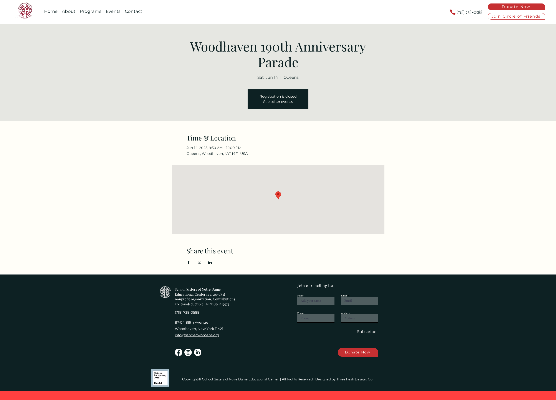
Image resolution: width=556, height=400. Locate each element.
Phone (300, 313)
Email (344, 295)
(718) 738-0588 (469, 12)
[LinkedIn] (197, 352)
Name (300, 295)
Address (345, 313)
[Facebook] (178, 352)
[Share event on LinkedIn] (210, 262)
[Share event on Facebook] (189, 262)
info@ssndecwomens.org (197, 335)
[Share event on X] (199, 262)
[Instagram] (188, 352)
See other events (278, 102)
